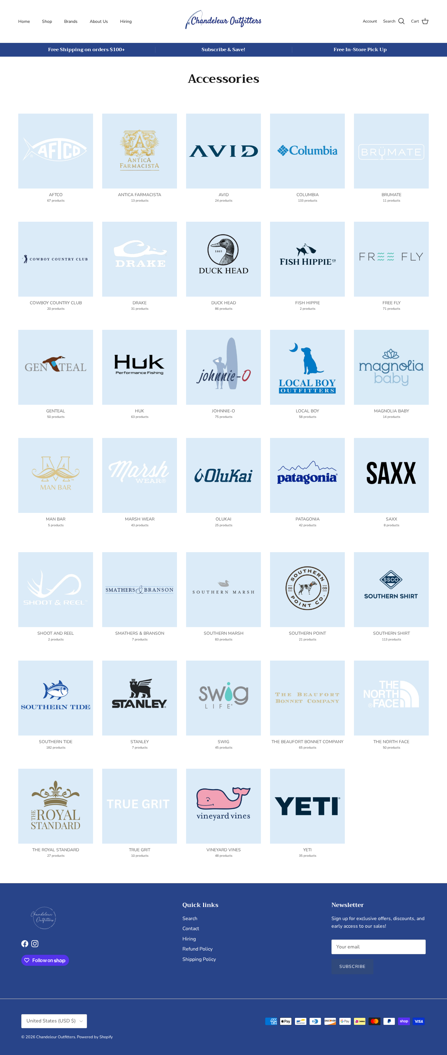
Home (24, 21)
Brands (71, 21)
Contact (190, 928)
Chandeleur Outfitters (55, 1037)
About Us (99, 21)
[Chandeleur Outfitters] (223, 21)
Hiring (126, 21)
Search (189, 918)
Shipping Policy (199, 959)
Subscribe (352, 966)
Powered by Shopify (95, 1037)
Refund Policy (197, 949)
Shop (47, 21)
